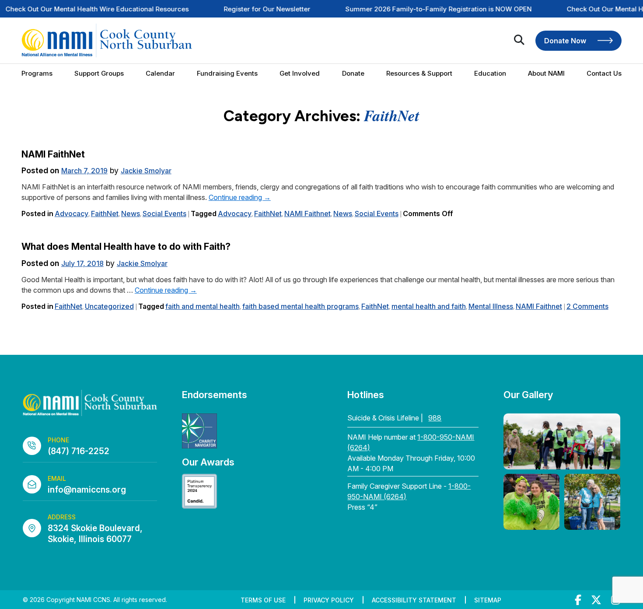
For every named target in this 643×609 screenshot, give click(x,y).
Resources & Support (419, 73)
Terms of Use (263, 600)
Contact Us (604, 73)
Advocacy (71, 213)
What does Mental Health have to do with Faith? (126, 246)
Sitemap (487, 600)
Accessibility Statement (414, 600)
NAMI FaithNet (53, 154)
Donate (353, 73)
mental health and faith (428, 306)
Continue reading (240, 197)
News (130, 213)
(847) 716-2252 (78, 451)
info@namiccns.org (87, 490)
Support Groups (99, 73)
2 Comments (587, 306)
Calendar (160, 73)
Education (490, 73)
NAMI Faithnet (307, 213)
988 (434, 417)
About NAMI (546, 73)
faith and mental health (202, 306)
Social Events (164, 213)
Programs (36, 73)
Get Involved (300, 73)
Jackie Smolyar (146, 170)
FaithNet (105, 213)
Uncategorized (109, 306)
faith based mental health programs (300, 306)
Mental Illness (490, 306)
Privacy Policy (329, 600)
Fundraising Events (227, 73)
